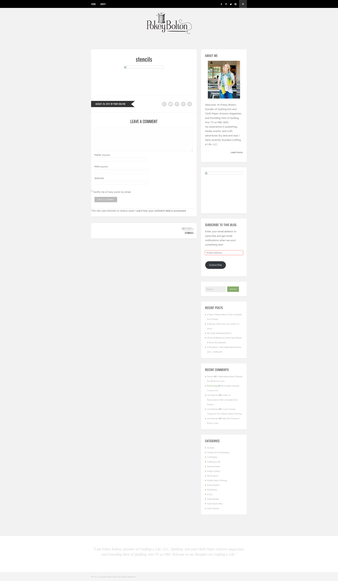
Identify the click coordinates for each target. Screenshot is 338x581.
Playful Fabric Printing (217, 480)
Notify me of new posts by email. (112, 192)
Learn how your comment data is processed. (161, 210)
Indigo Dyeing (213, 471)
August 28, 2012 (102, 104)
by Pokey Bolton (118, 104)
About (103, 4)
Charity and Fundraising (218, 452)
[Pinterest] (226, 4)
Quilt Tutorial (213, 508)
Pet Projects (212, 476)
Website (99, 178)
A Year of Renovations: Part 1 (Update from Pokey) (222, 400)
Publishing (212, 490)
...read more (236, 152)
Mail (101, 166)
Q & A (209, 494)
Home (93, 4)
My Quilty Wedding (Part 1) (219, 333)
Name (102, 154)
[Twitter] (231, 4)
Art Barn (211, 448)
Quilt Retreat (213, 499)
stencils (144, 59)
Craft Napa (212, 457)
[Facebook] (221, 4)
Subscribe (215, 265)
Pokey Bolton (213, 485)
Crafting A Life (213, 462)
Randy (210, 376)
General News (213, 466)
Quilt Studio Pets (214, 504)
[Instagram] (235, 4)
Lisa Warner (212, 395)
